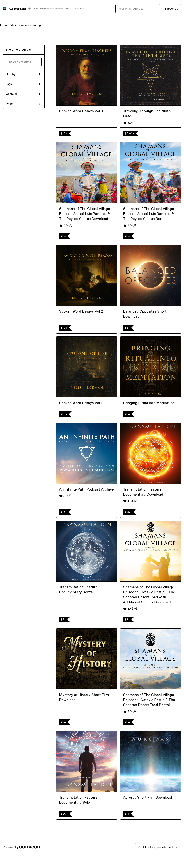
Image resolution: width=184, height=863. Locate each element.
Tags (9, 84)
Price (9, 103)
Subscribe (171, 8)
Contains (11, 93)
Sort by (10, 74)
